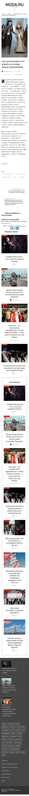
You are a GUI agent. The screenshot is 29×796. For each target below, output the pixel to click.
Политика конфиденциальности (9, 764)
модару (17, 723)
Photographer (21, 727)
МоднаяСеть (5, 727)
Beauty (23, 752)
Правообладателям (6, 774)
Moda (24, 730)
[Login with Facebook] (11, 228)
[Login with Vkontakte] (17, 228)
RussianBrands (6, 733)
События (18, 730)
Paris (3, 755)
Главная (3, 14)
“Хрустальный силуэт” (7, 174)
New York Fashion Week (8, 745)
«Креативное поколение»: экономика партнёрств (14, 610)
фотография (5, 752)
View (14, 244)
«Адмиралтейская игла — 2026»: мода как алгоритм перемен (14, 259)
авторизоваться (6, 223)
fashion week (17, 742)
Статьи (10, 739)
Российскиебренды (15, 749)
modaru (4, 723)
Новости (9, 14)
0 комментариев (18, 74)
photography (5, 730)
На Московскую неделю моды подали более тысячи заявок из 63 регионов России (14, 368)
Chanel (11, 752)
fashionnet (11, 723)
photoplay (12, 727)
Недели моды (5, 736)
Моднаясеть (13, 736)
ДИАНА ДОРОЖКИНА (6, 177)
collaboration (17, 739)
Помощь (3, 780)
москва (17, 752)
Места (20, 736)
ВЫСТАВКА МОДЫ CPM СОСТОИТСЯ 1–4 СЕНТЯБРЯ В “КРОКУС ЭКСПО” (14, 542)
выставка (18, 745)
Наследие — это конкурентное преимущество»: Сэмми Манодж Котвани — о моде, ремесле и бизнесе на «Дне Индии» (14, 331)
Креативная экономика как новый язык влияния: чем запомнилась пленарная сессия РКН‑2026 (14, 577)
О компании (4, 760)
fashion (4, 739)
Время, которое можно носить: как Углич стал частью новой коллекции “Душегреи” (14, 293)
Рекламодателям (5, 770)
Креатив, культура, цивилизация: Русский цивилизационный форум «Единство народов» (14, 642)
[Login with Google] (14, 228)
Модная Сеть (5, 749)
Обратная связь (5, 777)
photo (12, 730)
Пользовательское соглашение (9, 767)
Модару (13, 733)
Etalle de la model (20, 174)
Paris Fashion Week (7, 742)
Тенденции (21, 177)
